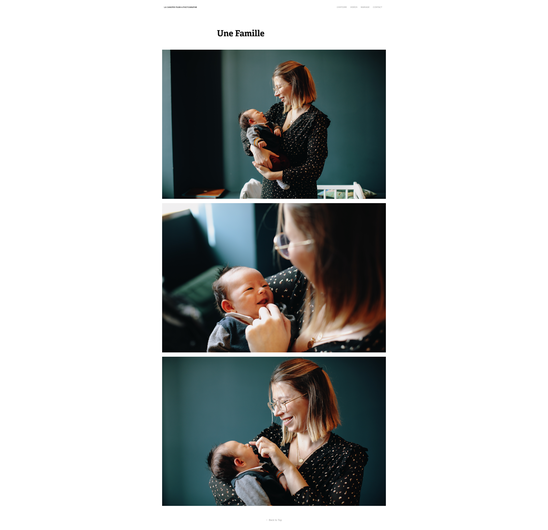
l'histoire (342, 7)
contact (377, 7)
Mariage (365, 7)
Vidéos (353, 7)
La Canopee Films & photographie (180, 7)
